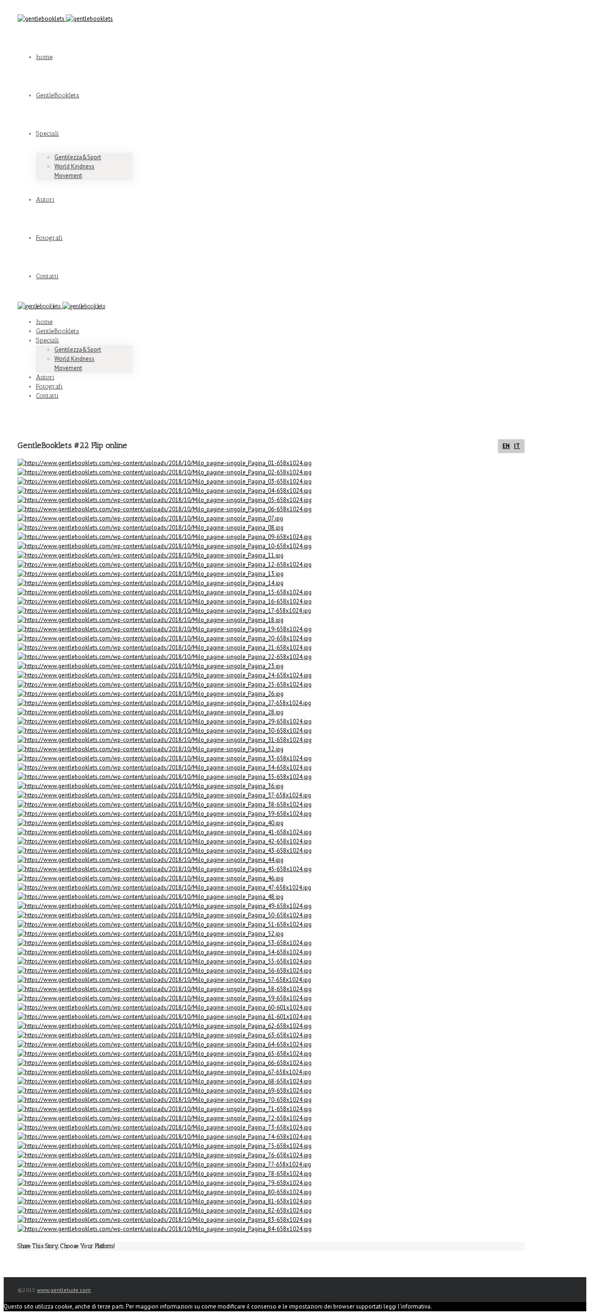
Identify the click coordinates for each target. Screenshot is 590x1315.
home (44, 57)
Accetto (442, 1306)
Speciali (47, 133)
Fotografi (49, 238)
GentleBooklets (57, 95)
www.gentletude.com (64, 1289)
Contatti (47, 276)
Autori (45, 199)
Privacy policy (469, 1306)
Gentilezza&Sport (77, 157)
